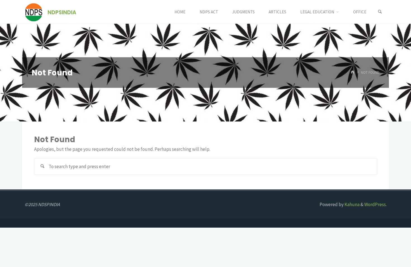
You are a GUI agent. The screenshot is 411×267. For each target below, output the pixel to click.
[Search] (380, 12)
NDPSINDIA (62, 12)
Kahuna (352, 204)
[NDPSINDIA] (34, 12)
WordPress (375, 204)
